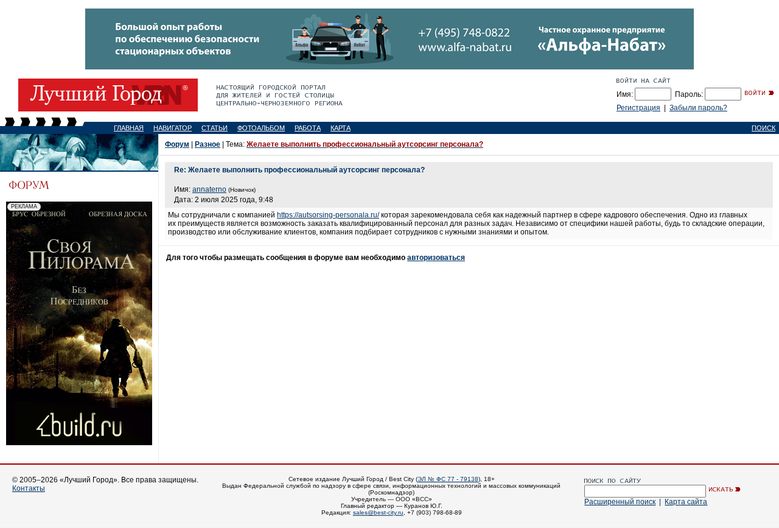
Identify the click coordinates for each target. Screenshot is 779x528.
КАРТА (340, 128)
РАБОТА (308, 128)
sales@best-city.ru (378, 512)
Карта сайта (686, 502)
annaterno (209, 189)
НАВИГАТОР (172, 128)
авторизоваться (436, 257)
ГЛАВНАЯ (129, 128)
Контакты (28, 488)
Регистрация (638, 108)
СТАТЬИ (214, 128)
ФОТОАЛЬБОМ (261, 128)
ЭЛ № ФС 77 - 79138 (447, 479)
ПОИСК (763, 128)
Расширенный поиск (619, 502)
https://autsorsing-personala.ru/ (328, 215)
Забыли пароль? (698, 108)
